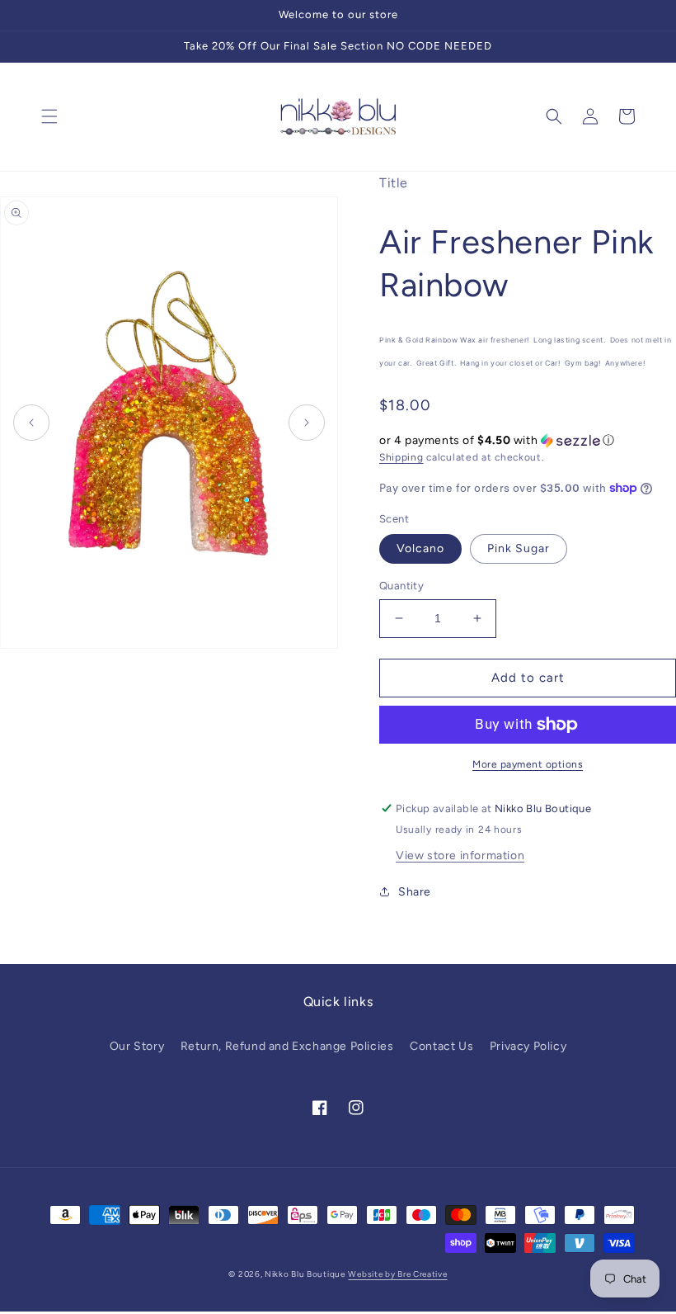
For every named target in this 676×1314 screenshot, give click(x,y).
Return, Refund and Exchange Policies (287, 1046)
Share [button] (414, 892)
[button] (49, 116)
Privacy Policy (528, 1046)
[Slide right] (307, 422)
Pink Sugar (518, 548)
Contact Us (441, 1046)
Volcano (420, 548)
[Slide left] (31, 422)
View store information (460, 855)
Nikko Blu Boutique (305, 1274)
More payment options (527, 764)
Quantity (401, 585)
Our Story (137, 1046)
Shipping (401, 457)
